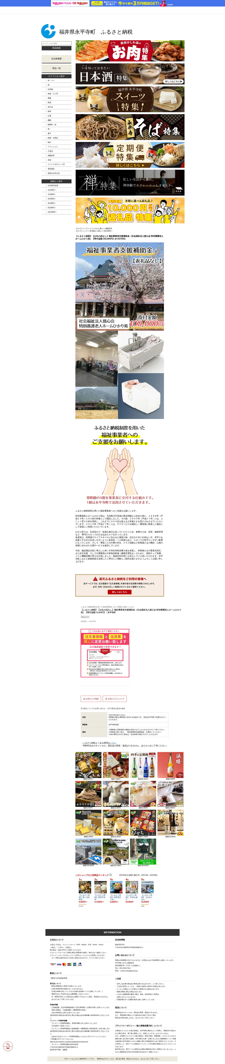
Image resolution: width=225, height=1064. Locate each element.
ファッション (53, 147)
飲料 (49, 111)
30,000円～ (52, 203)
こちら (113, 743)
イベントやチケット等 (56, 164)
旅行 (49, 142)
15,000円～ (52, 194)
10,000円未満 (53, 185)
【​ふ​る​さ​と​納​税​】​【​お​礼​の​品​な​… (146, 897)
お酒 (49, 116)
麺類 (49, 120)
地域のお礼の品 (54, 173)
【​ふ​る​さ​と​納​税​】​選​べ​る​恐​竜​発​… (84, 897)
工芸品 (50, 151)
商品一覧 (56, 68)
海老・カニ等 (53, 94)
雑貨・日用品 (53, 138)
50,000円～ (52, 208)
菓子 (49, 133)
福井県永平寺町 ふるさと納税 (96, 32)
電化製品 (51, 169)
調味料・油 (52, 125)
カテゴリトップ (82, 228)
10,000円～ (52, 190)
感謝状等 (51, 155)
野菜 (49, 103)
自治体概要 (56, 59)
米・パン (51, 80)
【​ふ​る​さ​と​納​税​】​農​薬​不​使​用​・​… (99, 897)
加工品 (50, 107)
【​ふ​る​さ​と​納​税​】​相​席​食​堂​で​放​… (115, 897)
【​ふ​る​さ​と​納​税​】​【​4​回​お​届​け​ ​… (132, 897)
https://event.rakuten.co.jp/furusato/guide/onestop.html (69, 1042)
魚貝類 (50, 89)
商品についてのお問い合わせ (94, 708)
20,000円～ (52, 199)
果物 (49, 98)
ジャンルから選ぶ (96, 228)
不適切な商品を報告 (117, 708)
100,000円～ (52, 212)
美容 (49, 160)
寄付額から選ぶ (95, 231)
